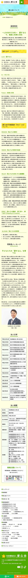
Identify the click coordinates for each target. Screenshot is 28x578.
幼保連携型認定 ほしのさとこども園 (10, 507)
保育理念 (5, 492)
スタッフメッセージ (6, 526)
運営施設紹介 (6, 502)
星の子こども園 (5, 532)
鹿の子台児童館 (5, 513)
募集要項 (4, 524)
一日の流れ (16, 526)
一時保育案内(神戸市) (17, 518)
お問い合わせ (6, 542)
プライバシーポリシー (8, 546)
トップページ (6, 489)
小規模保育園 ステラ (6, 511)
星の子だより (6, 530)
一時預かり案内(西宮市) (7, 519)
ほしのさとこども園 (6, 534)
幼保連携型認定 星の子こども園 (9, 504)
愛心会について (6, 495)
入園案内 (5, 516)
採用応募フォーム (6, 528)
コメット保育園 (14, 509)
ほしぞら (20, 536)
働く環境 (20, 524)
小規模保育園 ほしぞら (19, 511)
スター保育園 (5, 509)
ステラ (13, 536)
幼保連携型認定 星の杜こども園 (9, 506)
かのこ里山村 (5, 538)
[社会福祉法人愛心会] (9, 2)
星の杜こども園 (15, 532)
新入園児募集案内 (6, 518)
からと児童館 (15, 513)
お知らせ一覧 (6, 499)
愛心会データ (12, 524)
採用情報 (5, 522)
